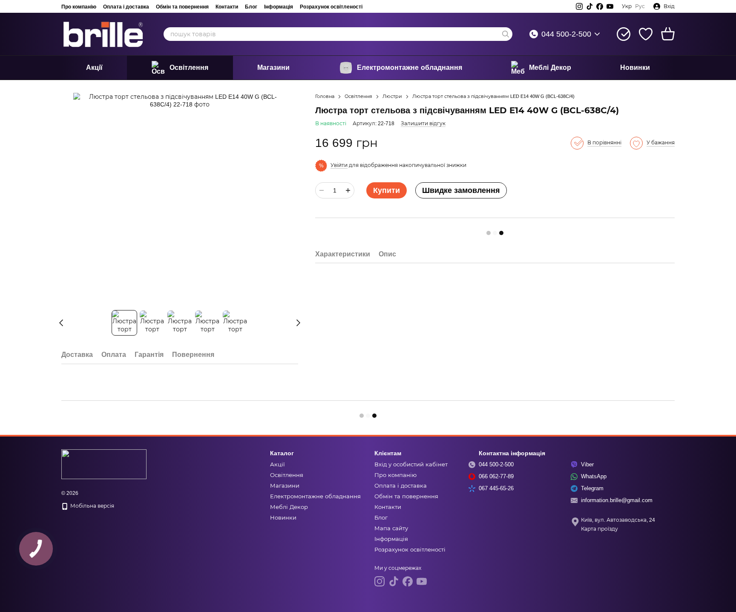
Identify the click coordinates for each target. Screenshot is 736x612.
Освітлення (189, 67)
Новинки (635, 67)
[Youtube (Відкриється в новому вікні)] (610, 6)
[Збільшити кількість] (348, 190)
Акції (94, 67)
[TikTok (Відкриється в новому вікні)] (589, 6)
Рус (640, 6)
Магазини (273, 67)
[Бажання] (646, 34)
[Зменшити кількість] (322, 190)
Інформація (278, 6)
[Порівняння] (623, 34)
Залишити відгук (423, 123)
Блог (251, 6)
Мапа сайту (391, 528)
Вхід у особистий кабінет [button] (411, 464)
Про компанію (78, 6)
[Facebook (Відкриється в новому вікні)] (599, 6)
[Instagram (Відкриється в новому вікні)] (579, 6)
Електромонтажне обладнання (409, 67)
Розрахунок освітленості (331, 6)
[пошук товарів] (505, 34)
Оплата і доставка (126, 6)
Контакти (227, 6)
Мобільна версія (91, 506)
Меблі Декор (550, 67)
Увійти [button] (339, 165)
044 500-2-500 (566, 34)
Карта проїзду (599, 529)
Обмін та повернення (182, 6)
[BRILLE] (104, 464)
